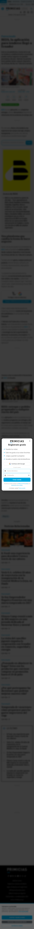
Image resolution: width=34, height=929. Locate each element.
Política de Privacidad (23, 483)
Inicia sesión (22, 488)
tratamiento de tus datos (17, 485)
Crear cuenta (17, 479)
